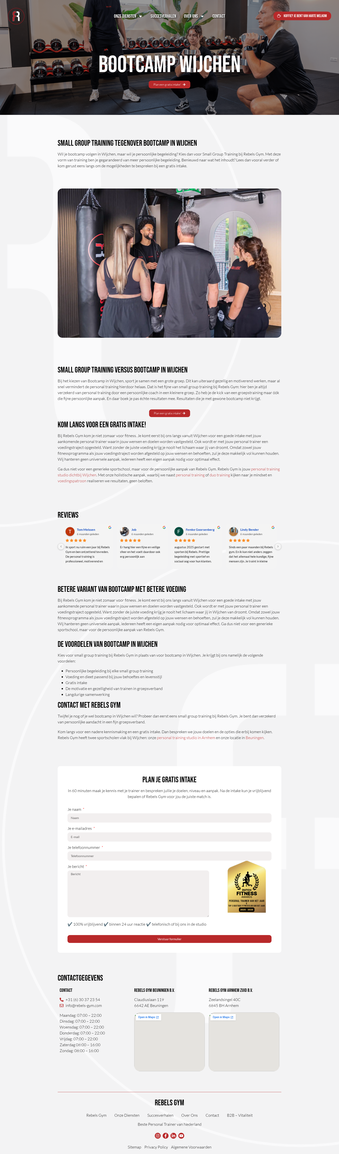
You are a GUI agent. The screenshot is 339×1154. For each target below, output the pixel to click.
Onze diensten (125, 16)
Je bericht (76, 867)
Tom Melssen (86, 529)
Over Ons (191, 16)
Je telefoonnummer (84, 848)
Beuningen (255, 737)
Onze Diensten (126, 1115)
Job (133, 529)
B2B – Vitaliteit (240, 1115)
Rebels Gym (169, 1103)
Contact (218, 16)
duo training (220, 474)
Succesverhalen (163, 16)
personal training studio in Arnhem (186, 737)
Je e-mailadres (80, 828)
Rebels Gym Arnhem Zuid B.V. (231, 990)
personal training (190, 474)
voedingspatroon (72, 480)
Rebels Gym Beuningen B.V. (154, 990)
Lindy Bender (249, 529)
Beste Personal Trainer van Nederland (169, 1124)
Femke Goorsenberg (200, 529)
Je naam (74, 809)
